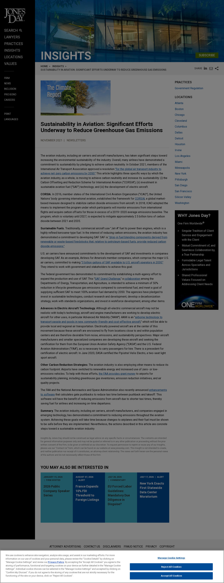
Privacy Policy (56, 562)
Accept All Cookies (171, 575)
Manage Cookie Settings (171, 558)
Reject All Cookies (171, 567)
